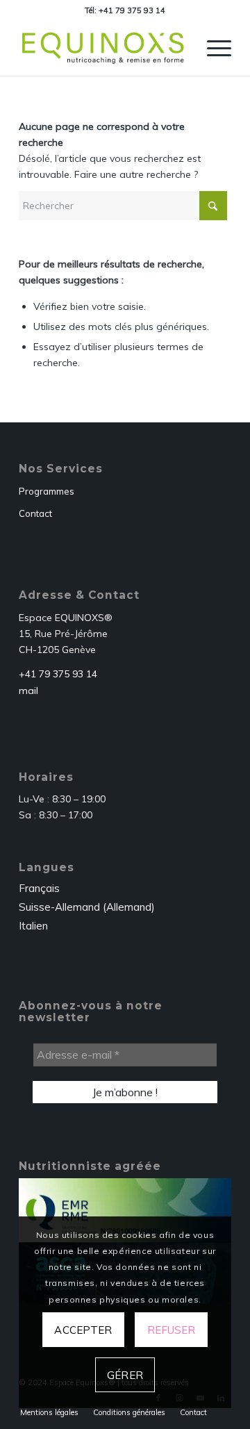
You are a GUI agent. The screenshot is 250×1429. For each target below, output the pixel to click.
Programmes (46, 491)
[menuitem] (212, 48)
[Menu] (212, 48)
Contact (35, 513)
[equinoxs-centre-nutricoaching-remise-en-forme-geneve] (104, 48)
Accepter (83, 1330)
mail (28, 690)
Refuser (171, 1330)
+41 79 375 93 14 (58, 674)
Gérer (125, 1375)
